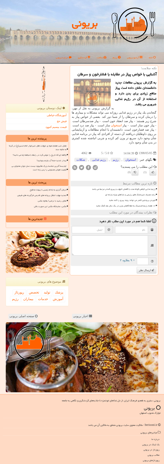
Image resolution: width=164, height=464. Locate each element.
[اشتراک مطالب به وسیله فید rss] (75, 167)
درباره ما (155, 439)
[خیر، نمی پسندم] (135, 172)
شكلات (80, 159)
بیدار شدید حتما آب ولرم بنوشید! (51, 160)
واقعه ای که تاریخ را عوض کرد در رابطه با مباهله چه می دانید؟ (39, 155)
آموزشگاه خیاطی (57, 115)
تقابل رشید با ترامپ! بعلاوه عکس (52, 201)
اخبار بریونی (81, 316)
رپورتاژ (19, 292)
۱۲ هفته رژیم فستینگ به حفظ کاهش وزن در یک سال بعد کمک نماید (125, 206)
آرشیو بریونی (133, 57)
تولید (47, 292)
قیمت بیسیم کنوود (56, 126)
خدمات (43, 299)
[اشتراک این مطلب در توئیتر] (82, 167)
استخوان (116, 125)
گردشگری (83, 57)
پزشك (59, 292)
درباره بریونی (62, 57)
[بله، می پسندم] (152, 172)
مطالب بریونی (154, 455)
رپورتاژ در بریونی (152, 449)
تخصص (34, 292)
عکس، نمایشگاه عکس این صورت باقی (50, 206)
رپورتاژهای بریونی (151, 460)
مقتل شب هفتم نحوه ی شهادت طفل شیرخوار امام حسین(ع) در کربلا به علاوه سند (37, 148)
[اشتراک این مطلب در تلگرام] (95, 167)
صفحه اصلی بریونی (22, 316)
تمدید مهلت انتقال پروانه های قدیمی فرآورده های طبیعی (41, 195)
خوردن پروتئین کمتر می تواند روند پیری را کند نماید (132, 200)
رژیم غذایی (99, 159)
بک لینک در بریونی (151, 444)
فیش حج (62, 121)
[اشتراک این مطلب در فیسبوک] (88, 167)
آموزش (58, 299)
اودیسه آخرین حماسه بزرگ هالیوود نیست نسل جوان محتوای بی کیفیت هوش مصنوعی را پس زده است (39, 168)
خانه (151, 57)
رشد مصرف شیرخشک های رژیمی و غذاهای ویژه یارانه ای (130, 195)
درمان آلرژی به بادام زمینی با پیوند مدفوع (48, 190)
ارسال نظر (145, 270)
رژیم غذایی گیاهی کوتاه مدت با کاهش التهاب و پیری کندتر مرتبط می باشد (123, 189)
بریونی (85, 23)
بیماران (28, 299)
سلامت (100, 57)
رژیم (115, 57)
